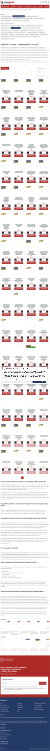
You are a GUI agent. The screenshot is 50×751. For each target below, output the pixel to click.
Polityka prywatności (6, 691)
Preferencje (25, 381)
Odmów (10, 381)
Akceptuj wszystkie (39, 381)
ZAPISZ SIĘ (43, 683)
